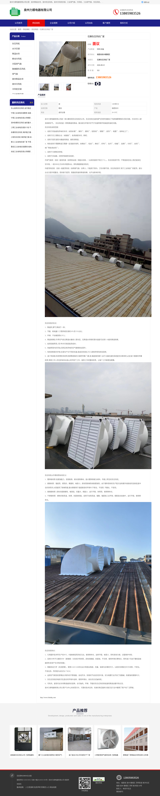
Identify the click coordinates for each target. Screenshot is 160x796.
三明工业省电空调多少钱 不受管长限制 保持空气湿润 (22, 127)
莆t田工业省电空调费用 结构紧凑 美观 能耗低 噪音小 (22, 147)
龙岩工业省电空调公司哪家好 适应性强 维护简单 (22, 151)
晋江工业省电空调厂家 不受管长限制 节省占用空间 (22, 142)
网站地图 (53, 787)
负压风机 (35, 29)
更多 (31, 102)
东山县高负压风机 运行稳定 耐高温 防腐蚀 (22, 108)
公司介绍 (71, 23)
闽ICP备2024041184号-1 (40, 780)
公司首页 (18, 23)
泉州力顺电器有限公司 (56, 780)
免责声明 (37, 787)
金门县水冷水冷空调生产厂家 (23, 755)
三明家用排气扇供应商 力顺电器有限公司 (54, 755)
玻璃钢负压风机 (18, 69)
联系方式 (124, 23)
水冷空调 (16, 49)
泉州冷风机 (17, 84)
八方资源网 (29, 787)
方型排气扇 (17, 64)
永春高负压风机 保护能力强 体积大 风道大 (22, 132)
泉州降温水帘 (17, 79)
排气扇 (15, 74)
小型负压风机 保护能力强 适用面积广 (22, 137)
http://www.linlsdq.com (48, 697)
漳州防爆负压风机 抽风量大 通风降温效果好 (22, 123)
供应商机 (36, 23)
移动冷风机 (17, 59)
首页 (19, 29)
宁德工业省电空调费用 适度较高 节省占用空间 (22, 113)
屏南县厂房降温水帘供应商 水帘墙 (80, 755)
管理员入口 (45, 787)
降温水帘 (16, 54)
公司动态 (89, 23)
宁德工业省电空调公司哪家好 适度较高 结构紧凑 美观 (22, 118)
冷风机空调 (17, 89)
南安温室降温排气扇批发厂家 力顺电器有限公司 (112, 755)
